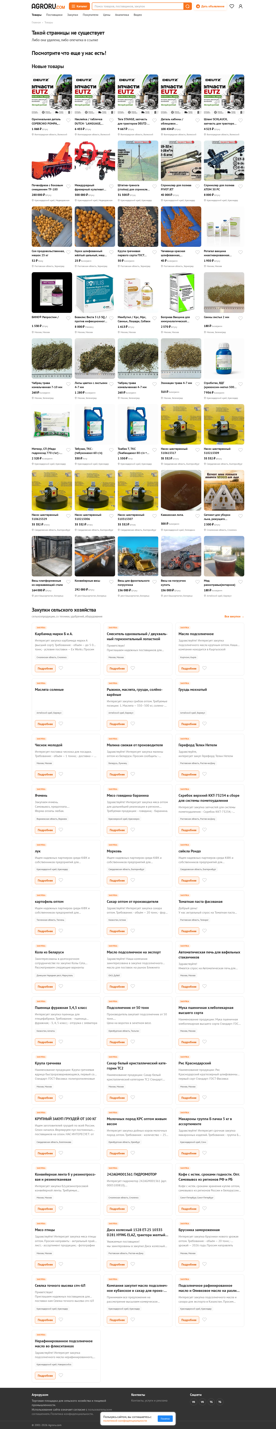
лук (38, 851)
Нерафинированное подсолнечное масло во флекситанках (64, 1343)
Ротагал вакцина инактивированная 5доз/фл (216, 253)
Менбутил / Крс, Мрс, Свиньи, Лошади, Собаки (134, 319)
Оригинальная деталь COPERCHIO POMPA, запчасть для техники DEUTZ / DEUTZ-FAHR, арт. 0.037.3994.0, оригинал (46, 121)
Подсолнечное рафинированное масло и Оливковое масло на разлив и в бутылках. (208, 1290)
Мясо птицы (45, 1229)
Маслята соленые (49, 689)
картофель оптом (49, 901)
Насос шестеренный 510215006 (88, 517)
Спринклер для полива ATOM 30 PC (219, 187)
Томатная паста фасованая (200, 901)
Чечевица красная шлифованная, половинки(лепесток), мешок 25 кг (175, 253)
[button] (187, 6)
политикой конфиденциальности (125, 1420)
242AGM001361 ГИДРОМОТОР (132, 1174)
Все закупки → (234, 616)
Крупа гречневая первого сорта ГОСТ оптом (131, 253)
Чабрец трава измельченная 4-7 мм (132, 385)
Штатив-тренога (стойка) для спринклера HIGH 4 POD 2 (134, 187)
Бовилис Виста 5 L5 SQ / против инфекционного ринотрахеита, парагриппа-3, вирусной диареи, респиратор (91, 319)
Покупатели (90, 15)
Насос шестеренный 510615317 (174, 451)
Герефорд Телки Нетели (198, 745)
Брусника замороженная (199, 1229)
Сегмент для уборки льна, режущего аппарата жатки (217, 517)
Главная (36, 22)
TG (211, 1402)
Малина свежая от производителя (135, 745)
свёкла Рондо (190, 851)
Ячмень (41, 795)
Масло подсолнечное (196, 633)
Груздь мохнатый (193, 689)
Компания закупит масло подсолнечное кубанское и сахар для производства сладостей (137, 1290)
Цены (106, 15)
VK (193, 1402)
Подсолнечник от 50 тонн (128, 1007)
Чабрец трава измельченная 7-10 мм (47, 385)
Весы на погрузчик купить (173, 583)
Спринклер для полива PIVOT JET (176, 187)
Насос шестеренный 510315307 (131, 517)
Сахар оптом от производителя (132, 901)
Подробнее (45, 668)
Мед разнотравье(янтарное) (219, 583)
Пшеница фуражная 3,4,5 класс (61, 1007)
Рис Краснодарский (195, 1063)
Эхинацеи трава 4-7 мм (176, 383)
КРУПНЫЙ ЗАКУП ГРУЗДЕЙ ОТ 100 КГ (65, 1118)
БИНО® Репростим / (45, 317)
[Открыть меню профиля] (240, 6)
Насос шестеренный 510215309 (217, 451)
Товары (36, 15)
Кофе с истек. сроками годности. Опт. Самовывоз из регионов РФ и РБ (209, 1177)
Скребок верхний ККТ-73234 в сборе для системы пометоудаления (209, 798)
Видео (138, 15)
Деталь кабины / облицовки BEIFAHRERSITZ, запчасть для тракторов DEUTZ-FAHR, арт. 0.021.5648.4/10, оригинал (177, 121)
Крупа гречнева (48, 1063)
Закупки (72, 15)
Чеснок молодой (48, 745)
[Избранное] (231, 6)
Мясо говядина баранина (128, 795)
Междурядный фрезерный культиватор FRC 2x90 (91, 187)
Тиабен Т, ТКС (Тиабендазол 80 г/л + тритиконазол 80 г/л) (132, 451)
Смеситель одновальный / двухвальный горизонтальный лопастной (137, 636)
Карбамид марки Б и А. (54, 633)
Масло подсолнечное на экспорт (134, 952)
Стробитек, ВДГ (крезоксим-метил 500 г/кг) (219, 385)
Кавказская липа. (172, 515)
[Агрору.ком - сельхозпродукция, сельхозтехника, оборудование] (48, 6)
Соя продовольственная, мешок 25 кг (48, 253)
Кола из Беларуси (49, 952)
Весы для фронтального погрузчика (134, 583)
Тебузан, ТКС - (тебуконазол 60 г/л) (88, 451)
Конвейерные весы (87, 580)
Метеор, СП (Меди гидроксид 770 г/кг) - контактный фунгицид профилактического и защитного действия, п (47, 451)
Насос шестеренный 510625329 (45, 517)
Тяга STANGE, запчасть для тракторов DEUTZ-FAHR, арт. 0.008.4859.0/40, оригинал (132, 121)
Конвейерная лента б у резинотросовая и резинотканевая (65, 1177)
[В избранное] (68, 121)
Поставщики (54, 15)
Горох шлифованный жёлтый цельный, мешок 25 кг (91, 253)
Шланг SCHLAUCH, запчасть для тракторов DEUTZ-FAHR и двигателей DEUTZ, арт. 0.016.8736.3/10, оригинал (220, 121)
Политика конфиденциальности (72, 1414)
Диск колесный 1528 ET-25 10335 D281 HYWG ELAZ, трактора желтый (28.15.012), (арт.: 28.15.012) (136, 1234)
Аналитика (122, 15)
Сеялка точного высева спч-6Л (60, 1285)
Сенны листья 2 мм (216, 317)
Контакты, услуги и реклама (149, 1400)
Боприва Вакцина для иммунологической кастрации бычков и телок (175, 319)
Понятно (165, 1418)
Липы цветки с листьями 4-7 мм (91, 385)
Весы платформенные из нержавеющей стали (47, 583)
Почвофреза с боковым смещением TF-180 (47, 187)
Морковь (114, 851)
